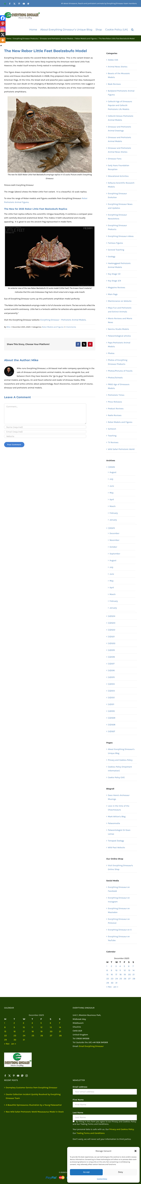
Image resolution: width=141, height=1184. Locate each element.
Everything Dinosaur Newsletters (117, 217)
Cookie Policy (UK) (116, 777)
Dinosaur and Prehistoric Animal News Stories (119, 150)
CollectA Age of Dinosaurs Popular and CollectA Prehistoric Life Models (120, 105)
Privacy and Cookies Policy (120, 760)
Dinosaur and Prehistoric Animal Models (119, 139)
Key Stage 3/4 (114, 280)
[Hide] (1, 46)
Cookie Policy (102, 1179)
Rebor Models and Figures (52, 327)
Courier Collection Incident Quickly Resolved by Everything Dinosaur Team (33, 1096)
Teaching (112, 435)
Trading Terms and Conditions (91, 1133)
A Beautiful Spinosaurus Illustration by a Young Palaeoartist (34, 1105)
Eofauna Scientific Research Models (121, 185)
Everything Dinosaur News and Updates (120, 206)
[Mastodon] (22, 1076)
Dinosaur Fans (114, 158)
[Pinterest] (3, 23)
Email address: (80, 1087)
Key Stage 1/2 (114, 274)
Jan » (115, 987)
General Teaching (116, 249)
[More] (3, 40)
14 (133, 970)
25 (121, 978)
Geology (111, 256)
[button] (135, 1151)
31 (116, 983)
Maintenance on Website (119, 301)
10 (116, 970)
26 (125, 978)
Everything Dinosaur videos (121, 236)
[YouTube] (18, 1076)
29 (107, 983)
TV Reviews (113, 442)
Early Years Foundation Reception (118, 167)
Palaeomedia (114, 823)
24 (116, 978)
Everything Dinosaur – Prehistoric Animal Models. (63, 320)
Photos (111, 353)
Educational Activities (118, 176)
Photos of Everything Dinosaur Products (117, 362)
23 (112, 978)
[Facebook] (3, 18)
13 (129, 970)
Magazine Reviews (116, 287)
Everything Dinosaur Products (117, 227)
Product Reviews (116, 408)
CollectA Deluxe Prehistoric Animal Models (120, 118)
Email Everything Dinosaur (91, 1046)
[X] (3, 34)
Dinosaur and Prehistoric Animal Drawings (119, 128)
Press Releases (115, 402)
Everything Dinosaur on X (120, 929)
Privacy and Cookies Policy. (121, 1129)
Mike (8, 327)
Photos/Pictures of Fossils (120, 371)
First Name (78, 1099)
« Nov (109, 987)
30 (112, 983)
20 (129, 974)
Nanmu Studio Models (118, 329)
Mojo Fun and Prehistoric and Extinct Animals (119, 310)
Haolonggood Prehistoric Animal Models (119, 265)
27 (129, 978)
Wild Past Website (116, 847)
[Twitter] (9, 1076)
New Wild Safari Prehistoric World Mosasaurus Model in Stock (35, 1111)
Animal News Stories (117, 66)
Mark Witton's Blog (116, 816)
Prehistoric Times (116, 395)
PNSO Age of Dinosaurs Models (118, 386)
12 (125, 970)
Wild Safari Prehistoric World (121, 449)
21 (134, 974)
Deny (120, 1172)
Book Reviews (114, 84)
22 (107, 978)
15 (107, 974)
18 (120, 974)
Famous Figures (115, 243)
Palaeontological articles (119, 336)
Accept (86, 1172)
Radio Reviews (114, 415)
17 (116, 974)
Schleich (112, 429)
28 (134, 978)
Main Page (113, 294)
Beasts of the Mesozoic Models (119, 75)
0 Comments (70, 327)
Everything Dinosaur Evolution (117, 195)
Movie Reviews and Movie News (120, 320)
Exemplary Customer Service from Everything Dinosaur (31, 1087)
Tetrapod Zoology (116, 840)
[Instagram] (3, 29)
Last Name (78, 1112)
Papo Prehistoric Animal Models (119, 344)
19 (125, 974)
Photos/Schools (115, 377)
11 (120, 970)
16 (112, 974)
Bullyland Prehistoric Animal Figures (121, 93)
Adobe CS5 (113, 60)
